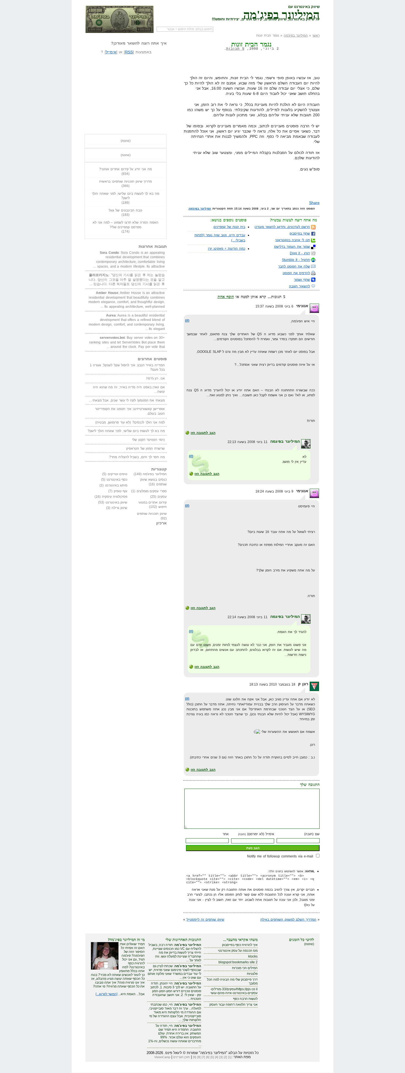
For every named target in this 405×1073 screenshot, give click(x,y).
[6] (207, 1057)
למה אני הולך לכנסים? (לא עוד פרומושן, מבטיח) (130, 422)
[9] (194, 1057)
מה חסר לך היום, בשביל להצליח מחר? (137, 457)
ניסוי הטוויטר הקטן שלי (148, 440)
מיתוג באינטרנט (116, 485)
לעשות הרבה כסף (245, 999)
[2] (225, 1057)
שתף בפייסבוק (300, 233)
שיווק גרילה (120, 508)
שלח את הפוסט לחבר (294, 266)
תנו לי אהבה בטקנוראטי (292, 240)
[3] (221, 1057)
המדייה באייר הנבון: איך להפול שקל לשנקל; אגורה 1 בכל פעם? (127, 367)
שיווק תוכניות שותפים (152, 514)
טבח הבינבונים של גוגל (125, 210)
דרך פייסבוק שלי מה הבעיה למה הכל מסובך (232, 981)
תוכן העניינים (181, 1057)
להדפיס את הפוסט (296, 273)
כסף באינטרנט (117, 480)
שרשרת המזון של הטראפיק (145, 448)
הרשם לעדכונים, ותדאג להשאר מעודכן (282, 227)
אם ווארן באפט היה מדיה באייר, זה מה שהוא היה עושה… (129, 389)
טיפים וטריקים (118, 474)
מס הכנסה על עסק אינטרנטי (238, 951)
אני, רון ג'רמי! (155, 378)
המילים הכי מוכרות (245, 968)
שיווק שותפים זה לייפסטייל (205, 919)
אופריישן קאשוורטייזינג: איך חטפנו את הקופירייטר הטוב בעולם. (130, 411)
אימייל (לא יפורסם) (256, 834)
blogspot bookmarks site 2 (238, 962)
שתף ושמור (302, 280)
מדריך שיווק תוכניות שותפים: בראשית (125, 181)
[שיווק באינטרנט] (119, 19)
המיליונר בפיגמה (285, 441)
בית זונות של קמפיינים (229, 227)
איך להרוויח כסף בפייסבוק (240, 945)
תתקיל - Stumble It (296, 260)
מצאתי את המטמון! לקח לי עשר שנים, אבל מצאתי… (127, 400)
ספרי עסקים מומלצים (152, 491)
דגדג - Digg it (300, 253)
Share (314, 202)
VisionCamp (162, 1057)
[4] (216, 1057)
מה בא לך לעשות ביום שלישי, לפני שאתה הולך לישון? (125, 196)
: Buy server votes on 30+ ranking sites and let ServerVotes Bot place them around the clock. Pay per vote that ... (127, 342)
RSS (129, 52)
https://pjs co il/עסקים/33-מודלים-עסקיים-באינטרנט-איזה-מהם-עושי (234, 991)
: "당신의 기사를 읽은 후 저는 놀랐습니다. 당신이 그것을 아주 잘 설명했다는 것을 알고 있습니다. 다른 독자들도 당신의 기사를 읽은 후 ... (127, 279)
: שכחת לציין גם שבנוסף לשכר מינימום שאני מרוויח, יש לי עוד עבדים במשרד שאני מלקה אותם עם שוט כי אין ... (174, 972)
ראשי (316, 35)
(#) (187, 321)
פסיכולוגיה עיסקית (115, 497)
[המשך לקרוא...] (106, 994)
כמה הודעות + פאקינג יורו (226, 249)
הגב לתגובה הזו (203, 433)
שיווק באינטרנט (117, 502)
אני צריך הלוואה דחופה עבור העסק (233, 1004)
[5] (212, 1057)
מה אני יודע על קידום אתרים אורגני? (125, 169)
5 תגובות (235, 49)
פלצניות (252, 974)
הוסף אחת (226, 297)
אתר (226, 834)
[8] (199, 1057)
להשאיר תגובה (299, 286)
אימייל (111, 52)
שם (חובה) (312, 834)
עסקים (162, 497)
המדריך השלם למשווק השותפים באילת (288, 919)
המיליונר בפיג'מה (281, 13)
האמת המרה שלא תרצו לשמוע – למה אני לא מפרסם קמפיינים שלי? (125, 225)
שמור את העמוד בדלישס (292, 247)
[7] (203, 1057)
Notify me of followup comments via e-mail (280, 856)
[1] (229, 1057)
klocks (253, 956)
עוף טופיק (121, 491)
